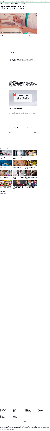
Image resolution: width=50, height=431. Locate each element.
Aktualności (13, 1)
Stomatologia (14, 416)
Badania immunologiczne (3, 415)
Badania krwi (1, 416)
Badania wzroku (2, 418)
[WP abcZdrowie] (7, 1)
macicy (10, 84)
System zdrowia (32, 1)
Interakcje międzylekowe (40, 410)
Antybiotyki (39, 409)
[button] (43, 1)
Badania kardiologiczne (2, 408)
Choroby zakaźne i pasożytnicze (28, 408)
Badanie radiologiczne (2, 417)
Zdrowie (22, 1)
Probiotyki (39, 411)
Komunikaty (17, 1)
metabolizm (21, 112)
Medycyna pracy (2, 411)
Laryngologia (14, 411)
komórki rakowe (28, 111)
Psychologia (21, 3)
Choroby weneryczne (27, 410)
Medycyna (27, 1)
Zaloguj (46, 1)
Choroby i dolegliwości (3, 3)
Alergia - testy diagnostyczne (3, 409)
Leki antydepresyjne (40, 408)
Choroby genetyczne (27, 409)
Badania (8, 3)
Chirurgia (14, 408)
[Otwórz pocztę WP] (41, 1)
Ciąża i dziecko (17, 3)
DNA (33, 113)
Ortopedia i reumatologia (15, 415)
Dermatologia (14, 409)
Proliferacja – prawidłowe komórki (15, 53)
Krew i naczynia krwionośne (28, 415)
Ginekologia (14, 410)
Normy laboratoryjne (2, 410)
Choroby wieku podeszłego (28, 411)
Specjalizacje (12, 3)
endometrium (11, 86)
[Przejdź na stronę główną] (1, 1)
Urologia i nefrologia (15, 417)
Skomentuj (31, 35)
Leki (24, 3)
